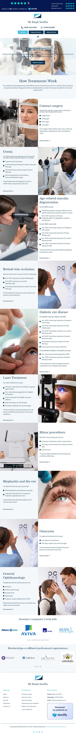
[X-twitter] (42, 732)
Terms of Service (51, 727)
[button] (38, 36)
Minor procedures (52, 432)
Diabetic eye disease (53, 312)
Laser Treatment (15, 377)
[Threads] (34, 732)
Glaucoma (46, 531)
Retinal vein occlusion (18, 269)
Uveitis (8, 151)
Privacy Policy (61, 727)
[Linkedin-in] (39, 732)
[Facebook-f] (37, 732)
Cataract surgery (51, 106)
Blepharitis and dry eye (19, 481)
